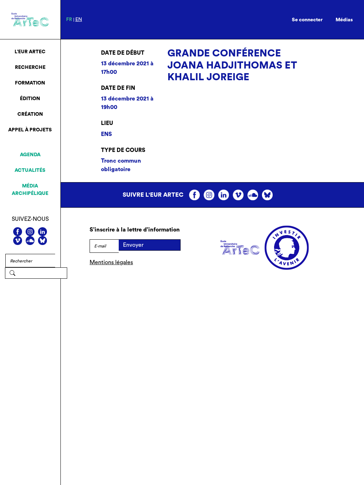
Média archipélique (30, 190)
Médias (344, 19)
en (78, 19)
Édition (30, 98)
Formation (30, 83)
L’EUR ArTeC (30, 51)
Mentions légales (111, 262)
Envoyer (133, 245)
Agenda (30, 154)
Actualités (30, 170)
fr (69, 19)
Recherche (30, 67)
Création (30, 114)
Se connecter (307, 19)
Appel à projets (30, 129)
